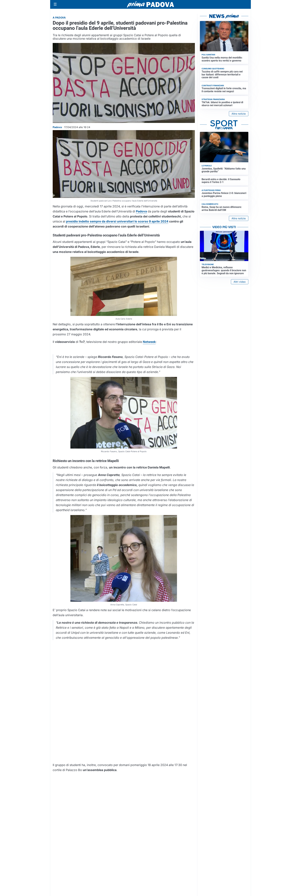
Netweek (149, 342)
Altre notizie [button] (239, 113)
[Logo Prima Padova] (150, 4)
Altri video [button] (240, 281)
